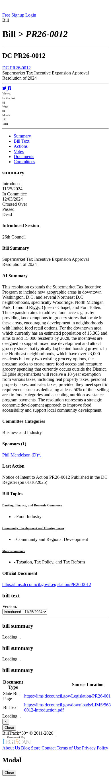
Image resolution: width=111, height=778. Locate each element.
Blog (25, 747)
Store (35, 747)
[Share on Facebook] (9, 88)
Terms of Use (69, 747)
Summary (22, 136)
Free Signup (13, 15)
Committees (24, 161)
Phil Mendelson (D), (22, 454)
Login (30, 15)
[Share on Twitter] (5, 88)
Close (9, 728)
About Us (11, 747)
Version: (9, 606)
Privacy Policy (95, 747)
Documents (24, 156)
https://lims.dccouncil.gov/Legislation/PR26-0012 (46, 584)
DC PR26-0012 (16, 67)
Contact (49, 747)
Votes (19, 151)
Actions (21, 146)
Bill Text (21, 141)
